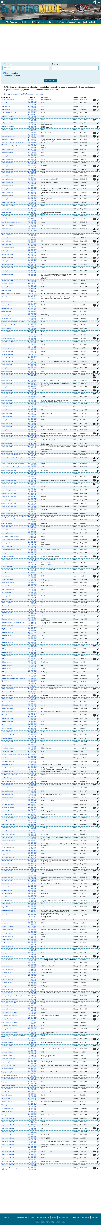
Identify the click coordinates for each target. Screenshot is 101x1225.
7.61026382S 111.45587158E (32, 355)
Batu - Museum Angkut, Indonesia (11, 222)
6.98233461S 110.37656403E (32, 877)
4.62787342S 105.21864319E (32, 325)
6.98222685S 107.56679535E (32, 156)
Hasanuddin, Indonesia (8, 334)
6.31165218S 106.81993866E (32, 400)
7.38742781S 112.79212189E (32, 1009)
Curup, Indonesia (6, 311)
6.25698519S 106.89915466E (32, 503)
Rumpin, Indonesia (6, 860)
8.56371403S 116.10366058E (32, 709)
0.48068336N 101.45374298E (32, 808)
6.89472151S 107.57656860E (32, 169)
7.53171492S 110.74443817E (32, 1039)
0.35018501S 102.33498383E (32, 818)
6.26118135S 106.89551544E (32, 474)
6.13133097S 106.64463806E (32, 423)
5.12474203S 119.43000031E (32, 636)
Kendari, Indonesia (6, 566)
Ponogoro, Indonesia (7, 837)
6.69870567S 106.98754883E (32, 844)
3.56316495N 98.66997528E (32, 715)
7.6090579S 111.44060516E (32, 358)
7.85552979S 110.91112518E (32, 1112)
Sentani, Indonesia (6, 893)
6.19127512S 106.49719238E (32, 443)
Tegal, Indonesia (6, 1088)
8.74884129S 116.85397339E (32, 1069)
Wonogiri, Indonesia (7, 1111)
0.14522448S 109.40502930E (32, 943)
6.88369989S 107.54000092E (32, 758)
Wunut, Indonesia (6, 1115)
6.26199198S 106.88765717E (32, 484)
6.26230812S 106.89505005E (32, 517)
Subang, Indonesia (6, 923)
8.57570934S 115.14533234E (32, 752)
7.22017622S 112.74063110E (32, 976)
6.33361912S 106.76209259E (32, 824)
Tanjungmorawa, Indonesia (9, 1082)
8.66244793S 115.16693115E (32, 748)
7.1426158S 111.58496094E (32, 291)
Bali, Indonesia (5, 106)
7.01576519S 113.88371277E (32, 936)
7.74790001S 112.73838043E (32, 785)
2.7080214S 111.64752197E (32, 778)
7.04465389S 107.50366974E (32, 920)
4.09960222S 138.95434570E (32, 1102)
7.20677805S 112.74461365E (32, 989)
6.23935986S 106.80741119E (32, 380)
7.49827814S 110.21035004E (32, 609)
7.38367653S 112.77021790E (32, 999)
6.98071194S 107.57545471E (32, 159)
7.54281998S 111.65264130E (32, 719)
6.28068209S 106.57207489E (32, 268)
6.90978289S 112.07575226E (32, 1099)
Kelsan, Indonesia (6, 559)
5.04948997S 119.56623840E (32, 348)
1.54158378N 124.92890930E (32, 682)
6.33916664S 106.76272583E (32, 828)
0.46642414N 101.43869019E (32, 811)
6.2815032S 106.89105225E (32, 497)
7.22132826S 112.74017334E (32, 996)
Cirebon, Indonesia (6, 305)
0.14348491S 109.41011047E (32, 940)
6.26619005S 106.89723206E (32, 480)
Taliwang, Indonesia (7, 1068)
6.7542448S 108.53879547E (32, 305)
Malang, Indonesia (6, 645)
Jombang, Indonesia (7, 529)
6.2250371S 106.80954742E (32, 384)
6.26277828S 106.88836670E (32, 507)
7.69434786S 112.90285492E (32, 798)
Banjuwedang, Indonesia (8, 205)
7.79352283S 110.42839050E (32, 1135)
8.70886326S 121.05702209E (32, 103)
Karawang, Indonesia (7, 556)
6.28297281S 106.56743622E (32, 261)
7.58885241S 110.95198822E (32, 550)
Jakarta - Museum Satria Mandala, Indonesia (14, 457)
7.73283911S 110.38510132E (32, 1142)
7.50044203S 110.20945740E (32, 623)
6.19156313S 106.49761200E (32, 447)
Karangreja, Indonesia (7, 553)
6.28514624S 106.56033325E (32, 264)
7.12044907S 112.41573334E (32, 583)
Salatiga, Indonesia (6, 864)
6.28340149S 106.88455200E (32, 494)
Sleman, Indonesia (6, 915)
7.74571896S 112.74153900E (32, 795)
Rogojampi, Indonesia (7, 854)
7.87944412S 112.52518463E (32, 216)
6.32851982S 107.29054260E (32, 556)
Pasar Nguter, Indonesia (8, 781)
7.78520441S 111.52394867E (32, 838)
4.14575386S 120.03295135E (32, 891)
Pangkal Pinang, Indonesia (9, 774)
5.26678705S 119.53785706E (32, 639)
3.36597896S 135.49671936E (32, 732)
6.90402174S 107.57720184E (32, 149)
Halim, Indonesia (6, 328)
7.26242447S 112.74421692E (32, 953)
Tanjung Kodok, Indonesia (9, 1072)
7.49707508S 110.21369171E (32, 616)
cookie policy (75, 1217)
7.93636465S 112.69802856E (32, 652)
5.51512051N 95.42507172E (32, 133)
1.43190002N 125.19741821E (32, 235)
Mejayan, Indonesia (7, 718)
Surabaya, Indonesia (7, 946)
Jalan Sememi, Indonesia (8, 519)
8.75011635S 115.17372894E (32, 110)
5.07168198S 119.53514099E (32, 342)
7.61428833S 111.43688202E (32, 352)
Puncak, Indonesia (6, 844)
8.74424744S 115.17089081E (32, 106)
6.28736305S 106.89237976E (32, 487)
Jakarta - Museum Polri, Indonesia (11, 454)
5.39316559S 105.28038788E (32, 146)
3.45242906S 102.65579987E (32, 312)
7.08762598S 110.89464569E (32, 848)
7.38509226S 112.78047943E (32, 1036)
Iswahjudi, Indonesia (7, 351)
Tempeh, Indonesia (6, 1091)
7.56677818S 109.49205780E (32, 887)
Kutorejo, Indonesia (7, 579)
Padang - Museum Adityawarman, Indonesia (14, 754)
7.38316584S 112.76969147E (32, 1003)
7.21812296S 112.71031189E (32, 986)
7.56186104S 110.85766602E (32, 1052)
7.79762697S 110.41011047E (32, 1155)
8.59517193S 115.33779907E (32, 570)
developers (95, 1217)
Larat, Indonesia (6, 592)
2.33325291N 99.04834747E (32, 113)
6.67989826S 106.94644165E (32, 309)
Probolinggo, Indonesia (8, 840)
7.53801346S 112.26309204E (32, 533)
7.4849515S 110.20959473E (32, 613)
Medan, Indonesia (6, 711)
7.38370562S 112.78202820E (32, 1029)
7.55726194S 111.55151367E (32, 606)
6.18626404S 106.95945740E (32, 417)
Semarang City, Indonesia (8, 883)
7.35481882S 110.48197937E (32, 864)
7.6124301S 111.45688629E (32, 361)
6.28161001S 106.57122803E (32, 271)
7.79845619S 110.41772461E (32, 1161)
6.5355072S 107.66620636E (32, 540)
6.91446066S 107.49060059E (32, 315)
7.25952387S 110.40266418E (32, 100)
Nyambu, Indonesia (7, 751)
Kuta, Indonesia (5, 576)
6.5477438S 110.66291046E (32, 527)
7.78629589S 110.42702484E (32, 1138)
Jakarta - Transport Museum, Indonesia (12, 463)
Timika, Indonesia (6, 1095)
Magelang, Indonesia (7, 609)
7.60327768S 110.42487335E (32, 543)
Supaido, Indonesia (6, 939)
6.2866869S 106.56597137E (32, 251)
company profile (63, 1217)
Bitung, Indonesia (6, 234)
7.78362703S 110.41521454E (32, 1128)
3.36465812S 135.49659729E (32, 728)
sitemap (32, 1217)
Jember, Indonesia (6, 523)
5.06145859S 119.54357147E (32, 335)
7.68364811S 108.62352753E (32, 771)
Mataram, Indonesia (7, 708)
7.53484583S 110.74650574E (32, 1056)
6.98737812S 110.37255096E (32, 874)
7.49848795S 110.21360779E (32, 619)
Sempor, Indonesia (6, 887)
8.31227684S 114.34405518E (32, 857)
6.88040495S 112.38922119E (32, 1072)
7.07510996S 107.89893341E (32, 318)
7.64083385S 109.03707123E (32, 302)
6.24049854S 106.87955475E (32, 332)
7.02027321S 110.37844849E (32, 884)
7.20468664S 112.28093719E (32, 586)
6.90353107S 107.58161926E (32, 186)
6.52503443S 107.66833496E (32, 1062)
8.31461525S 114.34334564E (32, 854)
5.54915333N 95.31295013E (32, 136)
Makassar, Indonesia (7, 632)
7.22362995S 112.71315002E (32, 983)
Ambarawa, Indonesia (7, 99)
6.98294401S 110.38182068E (32, 881)
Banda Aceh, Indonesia (8, 132)
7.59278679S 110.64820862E (32, 1115)
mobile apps (85, 1217)
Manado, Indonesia (6, 682)
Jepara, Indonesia (6, 526)
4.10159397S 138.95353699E (32, 1105)
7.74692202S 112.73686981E (32, 788)
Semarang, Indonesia (7, 870)
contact (54, 1217)
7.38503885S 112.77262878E (32, 1019)
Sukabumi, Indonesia (7, 926)
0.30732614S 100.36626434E (32, 284)
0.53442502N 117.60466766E (32, 1079)
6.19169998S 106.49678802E (32, 387)
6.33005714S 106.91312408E (32, 390)
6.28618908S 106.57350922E (32, 281)
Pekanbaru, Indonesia (7, 804)
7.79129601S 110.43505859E (32, 1152)
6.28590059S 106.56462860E (32, 274)
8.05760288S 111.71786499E (32, 933)
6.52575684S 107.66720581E (32, 1059)
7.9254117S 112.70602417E (32, 659)
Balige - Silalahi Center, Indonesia (11, 113)
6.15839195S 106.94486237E (32, 420)
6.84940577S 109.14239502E (32, 1089)
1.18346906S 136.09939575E (32, 695)
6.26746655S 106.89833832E (32, 328)
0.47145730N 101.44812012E (32, 805)
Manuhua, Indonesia (7, 695)
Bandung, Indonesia (7, 149)
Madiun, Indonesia (6, 602)
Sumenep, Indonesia (7, 936)
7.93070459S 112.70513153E (32, 669)
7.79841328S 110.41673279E (32, 1165)
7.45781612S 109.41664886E (32, 1108)
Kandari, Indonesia (6, 546)
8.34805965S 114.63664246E (32, 738)
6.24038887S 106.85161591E (32, 427)
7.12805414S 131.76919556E (32, 593)
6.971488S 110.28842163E (32, 689)
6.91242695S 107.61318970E (32, 196)
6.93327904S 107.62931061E (32, 153)
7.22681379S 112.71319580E (32, 979)
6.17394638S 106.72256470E (32, 365)
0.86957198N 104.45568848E (32, 1075)
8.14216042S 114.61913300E (32, 206)
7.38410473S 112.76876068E (32, 1032)
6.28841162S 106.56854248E (32, 258)
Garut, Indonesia (6, 318)
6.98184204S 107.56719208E (32, 173)
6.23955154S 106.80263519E (32, 455)
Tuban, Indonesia (6, 1098)
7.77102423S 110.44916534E (32, 560)
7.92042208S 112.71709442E (32, 672)
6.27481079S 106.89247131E (32, 470)
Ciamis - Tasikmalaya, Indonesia (10, 293)
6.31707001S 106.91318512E (32, 397)
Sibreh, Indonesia (6, 903)
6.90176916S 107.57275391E (32, 166)
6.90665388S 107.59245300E (32, 193)
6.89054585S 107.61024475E (32, 179)
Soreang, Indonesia (6, 919)
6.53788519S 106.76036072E (32, 241)
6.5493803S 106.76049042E (32, 238)
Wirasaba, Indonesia (7, 1108)
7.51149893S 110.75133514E (32, 1046)
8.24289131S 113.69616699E (32, 523)
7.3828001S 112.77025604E (32, 1026)
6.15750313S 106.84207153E (32, 410)
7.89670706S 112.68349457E (32, 907)
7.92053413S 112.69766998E (32, 666)
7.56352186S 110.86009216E (32, 1042)
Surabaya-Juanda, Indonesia (9, 999)
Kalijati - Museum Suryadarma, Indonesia (13, 539)
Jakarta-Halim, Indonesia (8, 470)
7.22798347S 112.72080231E (32, 956)
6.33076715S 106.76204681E (32, 821)
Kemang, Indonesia (7, 562)
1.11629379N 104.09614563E (32, 212)
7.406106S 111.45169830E (32, 745)
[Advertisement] (50, 43)
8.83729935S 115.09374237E (32, 801)
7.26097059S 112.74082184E (32, 993)
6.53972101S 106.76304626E (32, 245)
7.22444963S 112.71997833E (32, 970)
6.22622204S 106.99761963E (32, 229)
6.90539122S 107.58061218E (32, 189)
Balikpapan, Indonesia (7, 116)
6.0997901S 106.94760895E (32, 414)
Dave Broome (48, 564)
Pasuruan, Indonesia (7, 784)
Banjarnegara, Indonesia (8, 202)
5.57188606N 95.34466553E (32, 140)
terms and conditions (43, 1217)
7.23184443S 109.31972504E (32, 553)
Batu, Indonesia (5, 215)
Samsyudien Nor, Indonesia (9, 867)
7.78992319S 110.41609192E (32, 1168)
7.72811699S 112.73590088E (32, 791)
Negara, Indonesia (6, 738)
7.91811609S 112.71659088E (32, 662)
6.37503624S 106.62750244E (32, 861)
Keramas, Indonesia (7, 569)
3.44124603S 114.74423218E (32, 867)
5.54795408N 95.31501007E (32, 143)
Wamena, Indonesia (7, 1101)
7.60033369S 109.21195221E (32, 322)
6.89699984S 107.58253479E (32, 176)
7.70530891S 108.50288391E (32, 768)
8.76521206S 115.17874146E (32, 576)
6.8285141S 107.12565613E (32, 297)
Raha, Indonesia (6, 850)
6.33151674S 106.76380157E (32, 834)
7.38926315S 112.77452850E (32, 973)
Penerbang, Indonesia (7, 817)
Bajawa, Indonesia (6, 103)
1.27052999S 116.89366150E (32, 120)
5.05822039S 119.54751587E (32, 345)
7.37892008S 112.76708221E (32, 1016)
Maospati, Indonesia (7, 705)
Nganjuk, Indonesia (7, 741)
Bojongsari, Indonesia (7, 247)
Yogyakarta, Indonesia (7, 1118)
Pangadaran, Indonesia (7, 768)
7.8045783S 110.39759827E (32, 1132)
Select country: (8, 64)
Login (98, 2)
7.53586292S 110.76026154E (32, 1049)
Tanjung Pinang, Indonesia (9, 1075)
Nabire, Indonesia (6, 728)
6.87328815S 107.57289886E (32, 183)
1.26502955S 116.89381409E (32, 123)
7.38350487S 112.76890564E (32, 1006)
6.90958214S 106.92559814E (32, 927)
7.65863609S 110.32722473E (32, 915)
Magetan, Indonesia (7, 625)
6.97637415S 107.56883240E (32, 163)
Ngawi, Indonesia (6, 744)
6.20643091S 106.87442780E (32, 375)
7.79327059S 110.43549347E (32, 1118)
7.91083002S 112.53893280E (32, 219)
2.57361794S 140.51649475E (32, 897)
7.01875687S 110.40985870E (32, 871)
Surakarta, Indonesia (7, 1038)
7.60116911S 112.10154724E (32, 580)
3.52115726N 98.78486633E (32, 1082)
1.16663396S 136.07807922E (32, 702)
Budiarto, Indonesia (7, 251)
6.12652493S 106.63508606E (32, 437)
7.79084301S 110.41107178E (32, 1158)
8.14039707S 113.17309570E (32, 1092)
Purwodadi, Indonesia (7, 847)
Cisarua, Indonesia (6, 308)
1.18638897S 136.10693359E (32, 699)
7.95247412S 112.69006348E (32, 649)
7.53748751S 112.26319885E (32, 530)
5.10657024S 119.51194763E (32, 632)
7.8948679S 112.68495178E (32, 910)
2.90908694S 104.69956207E (32, 765)
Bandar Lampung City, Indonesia (10, 146)
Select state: (56, 64)
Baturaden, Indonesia (7, 225)
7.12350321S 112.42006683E (32, 589)
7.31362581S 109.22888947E (32, 226)
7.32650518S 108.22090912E (32, 1085)
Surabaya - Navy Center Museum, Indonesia (14, 995)
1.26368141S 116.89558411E (32, 130)
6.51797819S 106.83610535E (32, 735)
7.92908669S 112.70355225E (32, 679)
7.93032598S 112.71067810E (32, 675)
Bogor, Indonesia (6, 237)
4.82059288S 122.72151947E (32, 851)
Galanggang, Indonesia (8, 315)
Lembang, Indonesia (7, 596)
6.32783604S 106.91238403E (32, 440)
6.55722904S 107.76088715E (32, 923)
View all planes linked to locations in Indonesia (25, 94)
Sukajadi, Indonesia (7, 929)
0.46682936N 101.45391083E (32, 814)
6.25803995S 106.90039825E (32, 510)
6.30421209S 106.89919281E (32, 464)
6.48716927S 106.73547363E (32, 563)
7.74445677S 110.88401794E (32, 781)
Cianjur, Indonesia (6, 297)
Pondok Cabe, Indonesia (8, 821)
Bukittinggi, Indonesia (7, 283)
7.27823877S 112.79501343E (32, 960)
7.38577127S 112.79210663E (32, 1022)
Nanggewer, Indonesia (7, 735)
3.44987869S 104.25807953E (32, 725)
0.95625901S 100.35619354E (32, 755)
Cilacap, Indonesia (6, 301)
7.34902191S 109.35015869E (32, 248)
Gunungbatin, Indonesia (8, 325)
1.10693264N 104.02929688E (32, 930)
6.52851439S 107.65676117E (32, 1065)
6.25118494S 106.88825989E (32, 500)
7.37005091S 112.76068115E (32, 966)
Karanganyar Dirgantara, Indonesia (11, 549)
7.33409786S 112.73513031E (32, 950)
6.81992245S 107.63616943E (32, 596)
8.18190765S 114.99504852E (32, 287)
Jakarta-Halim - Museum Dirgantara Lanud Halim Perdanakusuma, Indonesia (13, 517)
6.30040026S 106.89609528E (32, 467)
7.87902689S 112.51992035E (32, 222)
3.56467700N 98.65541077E (32, 712)
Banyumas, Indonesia (7, 209)
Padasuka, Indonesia (7, 758)
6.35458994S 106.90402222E (32, 451)
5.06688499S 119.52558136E (32, 642)
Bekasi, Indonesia (6, 228)
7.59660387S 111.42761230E (32, 705)
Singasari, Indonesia (7, 907)
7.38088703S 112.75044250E (32, 946)
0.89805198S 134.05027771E (32, 692)
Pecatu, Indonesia (6, 801)
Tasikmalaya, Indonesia (8, 1085)
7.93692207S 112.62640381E (32, 646)
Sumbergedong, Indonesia (9, 933)
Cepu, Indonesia (6, 290)
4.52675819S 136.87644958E (32, 1095)
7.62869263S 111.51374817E (32, 603)
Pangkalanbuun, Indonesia (9, 778)
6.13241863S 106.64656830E (32, 404)
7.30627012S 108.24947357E (32, 294)
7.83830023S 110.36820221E (32, 1145)
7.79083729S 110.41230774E (32, 1125)
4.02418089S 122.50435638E (32, 566)
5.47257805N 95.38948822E (32, 904)
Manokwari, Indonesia (7, 692)
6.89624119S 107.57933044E (32, 199)
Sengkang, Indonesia (7, 890)
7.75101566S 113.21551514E (32, 841)
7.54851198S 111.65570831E (32, 722)
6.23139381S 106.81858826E (32, 458)
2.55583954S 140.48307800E (32, 900)
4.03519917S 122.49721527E (32, 546)
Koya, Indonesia (6, 572)
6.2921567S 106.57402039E (32, 255)
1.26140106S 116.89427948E (32, 116)
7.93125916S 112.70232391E (32, 656)
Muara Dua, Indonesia (7, 725)
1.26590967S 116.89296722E (32, 126)
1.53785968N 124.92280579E (32, 685)
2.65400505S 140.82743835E (32, 573)
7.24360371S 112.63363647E (32, 520)
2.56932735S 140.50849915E (32, 894)
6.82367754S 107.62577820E (32, 599)
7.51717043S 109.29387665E (32, 209)
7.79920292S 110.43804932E (32, 1148)
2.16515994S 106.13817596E (32, 775)
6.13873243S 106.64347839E (32, 407)
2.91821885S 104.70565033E (32, 762)
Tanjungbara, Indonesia (8, 1078)
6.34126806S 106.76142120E (32, 831)
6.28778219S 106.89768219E (32, 368)
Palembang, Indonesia (7, 761)
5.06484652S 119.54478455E (32, 338)
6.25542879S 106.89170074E (32, 513)
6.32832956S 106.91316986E (32, 394)
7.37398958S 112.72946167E (32, 1013)
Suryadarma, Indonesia (8, 1058)
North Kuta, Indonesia (7, 748)
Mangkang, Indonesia (7, 688)
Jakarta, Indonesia (6, 364)
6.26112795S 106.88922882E (32, 490)
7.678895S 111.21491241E (32, 626)
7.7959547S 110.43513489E (32, 1122)
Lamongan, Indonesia (7, 582)
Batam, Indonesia (6, 212)
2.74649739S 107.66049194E (32, 537)
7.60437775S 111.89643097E (32, 742)
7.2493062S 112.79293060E (32, 963)
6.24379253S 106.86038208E (32, 371)
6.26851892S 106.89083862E (32, 477)
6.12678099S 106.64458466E (32, 433)
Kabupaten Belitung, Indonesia (10, 536)
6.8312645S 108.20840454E (32, 629)
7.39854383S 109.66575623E (32, 202)
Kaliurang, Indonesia (7, 543)
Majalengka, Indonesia (7, 629)
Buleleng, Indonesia (7, 287)
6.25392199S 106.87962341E (32, 430)
